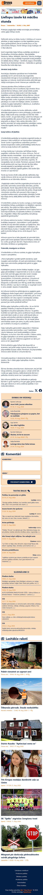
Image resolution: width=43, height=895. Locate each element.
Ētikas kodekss (21, 885)
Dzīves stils (4, 674)
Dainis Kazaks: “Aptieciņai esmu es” (18, 743)
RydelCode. (27, 892)
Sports (3, 785)
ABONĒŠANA (29, 3)
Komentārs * (7, 459)
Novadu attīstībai (6, 710)
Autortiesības (21, 882)
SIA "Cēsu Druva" (26, 890)
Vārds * (5, 473)
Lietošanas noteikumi (21, 870)
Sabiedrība (11, 25)
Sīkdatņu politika (21, 876)
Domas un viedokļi (21, 397)
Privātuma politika (21, 873)
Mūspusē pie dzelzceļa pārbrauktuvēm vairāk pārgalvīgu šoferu (20, 856)
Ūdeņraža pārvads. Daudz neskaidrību (19, 707)
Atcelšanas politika (21, 879)
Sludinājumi (20, 572)
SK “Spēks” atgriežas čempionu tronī (19, 818)
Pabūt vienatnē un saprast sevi (16, 671)
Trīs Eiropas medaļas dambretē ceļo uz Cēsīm (20, 781)
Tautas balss (20, 490)
